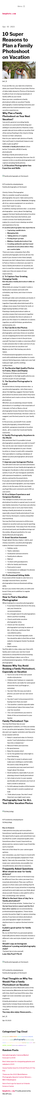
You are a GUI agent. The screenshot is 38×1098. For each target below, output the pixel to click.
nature (15, 1036)
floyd (28, 1042)
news (11, 1036)
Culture (19, 1036)
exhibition (20, 1045)
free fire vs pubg (30, 1039)
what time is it (5, 1039)
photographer (5, 1036)
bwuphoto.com (9, 13)
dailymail (30, 1036)
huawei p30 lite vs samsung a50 (14, 1042)
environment (24, 1036)
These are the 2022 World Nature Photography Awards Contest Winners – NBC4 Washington (17, 1077)
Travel (4, 1042)
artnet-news (15, 1045)
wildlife (11, 1039)
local (25, 1045)
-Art (34, 1042)
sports (31, 1042)
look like (24, 1042)
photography (19, 1039)
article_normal (6, 1045)
